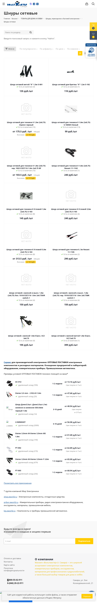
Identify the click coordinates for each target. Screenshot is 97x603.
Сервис (7, 362)
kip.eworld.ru (9, 511)
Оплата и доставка (12, 558)
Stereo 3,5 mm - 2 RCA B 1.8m (28, 393)
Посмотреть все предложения (17, 483)
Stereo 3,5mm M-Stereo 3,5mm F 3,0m (32, 459)
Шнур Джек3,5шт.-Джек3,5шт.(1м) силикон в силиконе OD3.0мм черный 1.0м (31, 407)
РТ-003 (18, 470)
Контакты (8, 561)
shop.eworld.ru (10, 496)
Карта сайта (9, 565)
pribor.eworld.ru (11, 502)
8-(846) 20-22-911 (15, 583)
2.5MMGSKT (20, 422)
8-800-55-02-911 (14, 579)
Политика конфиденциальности (14, 569)
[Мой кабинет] (86, 4)
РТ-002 (18, 448)
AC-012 (18, 382)
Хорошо (87, 596)
